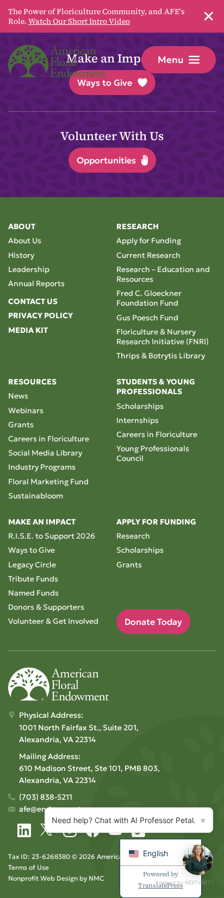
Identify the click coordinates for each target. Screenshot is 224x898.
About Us (24, 240)
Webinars (25, 410)
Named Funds (33, 593)
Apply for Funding (148, 240)
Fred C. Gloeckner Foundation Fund (149, 298)
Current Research (148, 255)
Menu (170, 60)
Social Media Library (45, 453)
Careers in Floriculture (48, 439)
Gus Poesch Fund (147, 317)
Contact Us (33, 301)
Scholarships (140, 406)
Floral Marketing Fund (48, 481)
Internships (137, 420)
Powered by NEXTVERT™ (184, 883)
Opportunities (106, 160)
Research (133, 536)
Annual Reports (36, 283)
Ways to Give (31, 550)
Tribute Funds (33, 579)
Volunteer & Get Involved (53, 621)
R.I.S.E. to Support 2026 (51, 536)
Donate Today (153, 621)
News (18, 396)
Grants (21, 424)
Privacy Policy (40, 315)
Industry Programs (42, 467)
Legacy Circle (32, 565)
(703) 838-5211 (45, 797)
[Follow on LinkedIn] (24, 830)
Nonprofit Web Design (43, 878)
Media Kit (28, 330)
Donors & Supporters (46, 607)
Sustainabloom (35, 496)
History (21, 255)
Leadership (28, 269)
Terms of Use (28, 867)
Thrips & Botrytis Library (160, 356)
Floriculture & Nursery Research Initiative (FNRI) (162, 336)
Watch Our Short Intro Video (79, 21)
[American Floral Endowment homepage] (57, 61)
